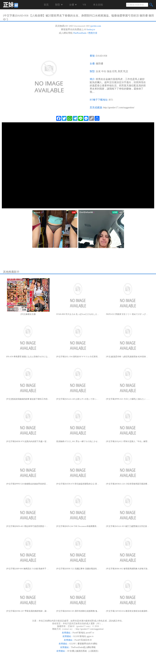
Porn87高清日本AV (83, 640)
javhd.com (96, 26)
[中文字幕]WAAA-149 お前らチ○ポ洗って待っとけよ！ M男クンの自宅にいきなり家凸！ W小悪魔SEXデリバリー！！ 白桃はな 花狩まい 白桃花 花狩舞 (78, 399)
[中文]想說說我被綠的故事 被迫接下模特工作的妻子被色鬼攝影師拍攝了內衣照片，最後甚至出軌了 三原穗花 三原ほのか (28, 399)
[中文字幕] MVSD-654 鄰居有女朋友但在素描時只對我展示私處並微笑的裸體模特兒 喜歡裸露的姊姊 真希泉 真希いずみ (128, 611)
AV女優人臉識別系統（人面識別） (83, 651)
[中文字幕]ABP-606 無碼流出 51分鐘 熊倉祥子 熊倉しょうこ (28, 568)
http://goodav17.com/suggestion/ (118, 107)
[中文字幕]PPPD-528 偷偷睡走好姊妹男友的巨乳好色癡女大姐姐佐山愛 (28, 484)
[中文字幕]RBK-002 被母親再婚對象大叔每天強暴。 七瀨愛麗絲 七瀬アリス (128, 568)
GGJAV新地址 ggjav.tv (83, 636)
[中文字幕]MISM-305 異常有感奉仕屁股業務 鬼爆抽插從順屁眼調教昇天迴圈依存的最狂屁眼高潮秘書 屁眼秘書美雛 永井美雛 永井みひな (78, 611)
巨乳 (114, 71)
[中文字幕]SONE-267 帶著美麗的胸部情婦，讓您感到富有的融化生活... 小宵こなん (28, 611)
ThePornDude (79, 33)
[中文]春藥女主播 (28, 314)
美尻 (120, 71)
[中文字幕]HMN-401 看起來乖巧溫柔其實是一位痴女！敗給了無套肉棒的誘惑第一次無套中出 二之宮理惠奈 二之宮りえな (28, 526)
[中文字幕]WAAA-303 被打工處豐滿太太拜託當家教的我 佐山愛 (128, 526)
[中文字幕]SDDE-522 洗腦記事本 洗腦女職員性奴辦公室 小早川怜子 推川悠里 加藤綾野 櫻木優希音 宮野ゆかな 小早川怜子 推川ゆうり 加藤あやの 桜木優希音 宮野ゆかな (78, 568)
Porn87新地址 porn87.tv (83, 633)
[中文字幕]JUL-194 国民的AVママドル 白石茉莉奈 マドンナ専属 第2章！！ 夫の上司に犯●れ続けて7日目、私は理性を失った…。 (78, 356)
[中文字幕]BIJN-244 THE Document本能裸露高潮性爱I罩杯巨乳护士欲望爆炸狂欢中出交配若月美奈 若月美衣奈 (78, 526)
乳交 (125, 71)
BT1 (111, 99)
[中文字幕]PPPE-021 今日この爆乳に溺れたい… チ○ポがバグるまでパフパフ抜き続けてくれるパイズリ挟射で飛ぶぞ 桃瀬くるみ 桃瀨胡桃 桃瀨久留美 (128, 399)
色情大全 (92, 33)
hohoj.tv (91, 29)
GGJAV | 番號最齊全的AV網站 (83, 644)
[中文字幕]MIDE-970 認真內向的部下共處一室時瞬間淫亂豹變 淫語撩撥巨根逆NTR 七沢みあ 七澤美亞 (28, 441)
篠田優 (99, 63)
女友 (98, 71)
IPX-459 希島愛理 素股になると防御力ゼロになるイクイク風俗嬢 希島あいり (28, 356)
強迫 (109, 71)
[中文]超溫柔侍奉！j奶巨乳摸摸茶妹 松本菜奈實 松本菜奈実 (128, 356)
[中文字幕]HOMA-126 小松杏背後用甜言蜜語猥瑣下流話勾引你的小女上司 (128, 484)
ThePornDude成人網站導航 (83, 647)
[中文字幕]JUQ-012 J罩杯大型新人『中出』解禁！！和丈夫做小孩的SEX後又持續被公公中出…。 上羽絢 (128, 441)
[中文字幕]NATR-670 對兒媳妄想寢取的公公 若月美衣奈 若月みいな (78, 484)
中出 (103, 71)
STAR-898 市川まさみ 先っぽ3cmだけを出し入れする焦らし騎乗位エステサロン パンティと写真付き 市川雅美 (78, 314)
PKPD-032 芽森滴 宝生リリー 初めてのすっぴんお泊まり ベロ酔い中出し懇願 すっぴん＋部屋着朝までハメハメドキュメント (128, 314)
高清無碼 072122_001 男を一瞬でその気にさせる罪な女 (78, 441)
